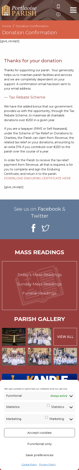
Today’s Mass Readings (39, 274)
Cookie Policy (29, 464)
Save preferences (39, 455)
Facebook (49, 209)
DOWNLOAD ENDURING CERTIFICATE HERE (37, 178)
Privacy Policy (47, 464)
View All (65, 337)
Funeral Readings (39, 293)
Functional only (39, 444)
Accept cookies (39, 433)
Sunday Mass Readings (39, 284)
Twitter (39, 216)
